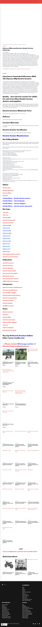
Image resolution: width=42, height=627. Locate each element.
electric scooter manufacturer (12, 287)
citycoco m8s (7, 241)
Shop (23, 588)
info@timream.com (25, 607)
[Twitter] (35, 623)
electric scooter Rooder (26, 592)
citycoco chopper (8, 327)
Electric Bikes (7, 193)
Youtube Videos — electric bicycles (14, 201)
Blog (23, 604)
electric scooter (8, 312)
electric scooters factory (21, 113)
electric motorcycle (9, 220)
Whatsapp (24, 605)
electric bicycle (25, 594)
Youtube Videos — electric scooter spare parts (17, 206)
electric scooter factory (10, 257)
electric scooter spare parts (27, 614)
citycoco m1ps (7, 233)
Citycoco (5, 195)
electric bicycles (8, 268)
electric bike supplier (9, 292)
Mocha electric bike (5, 611)
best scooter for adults (10, 273)
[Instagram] (37, 623)
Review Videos (4, 608)
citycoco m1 (6, 228)
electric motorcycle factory (11, 295)
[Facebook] (33, 623)
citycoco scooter (8, 223)
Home (4, 44)
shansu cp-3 (6, 246)
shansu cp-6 (6, 249)
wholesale (6, 44)
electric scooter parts (10, 298)
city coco (5, 215)
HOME (21, 549)
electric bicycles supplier (26, 611)
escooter (6, 212)
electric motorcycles (9, 271)
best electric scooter (9, 330)
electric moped (7, 303)
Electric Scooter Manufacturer (16, 136)
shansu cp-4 (6, 243)
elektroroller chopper (10, 322)
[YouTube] (39, 623)
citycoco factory (8, 265)
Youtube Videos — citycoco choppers (14, 203)
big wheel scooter (8, 276)
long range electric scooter (11, 254)
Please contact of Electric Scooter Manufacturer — (19, 345)
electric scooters (8, 263)
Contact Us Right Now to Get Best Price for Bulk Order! (20, 551)
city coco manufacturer (10, 290)
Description (5, 73)
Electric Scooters (8, 190)
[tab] (5, 73)
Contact (23, 590)
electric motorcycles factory (27, 613)
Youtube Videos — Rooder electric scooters (16, 198)
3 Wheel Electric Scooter (10, 281)
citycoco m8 (6, 238)
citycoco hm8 (7, 225)
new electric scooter (5, 609)
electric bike (7, 217)
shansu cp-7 (6, 251)
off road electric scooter (10, 278)
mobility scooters (8, 306)
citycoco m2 (6, 236)
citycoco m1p (7, 230)
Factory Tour (6, 188)
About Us (24, 589)
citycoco (5, 314)
